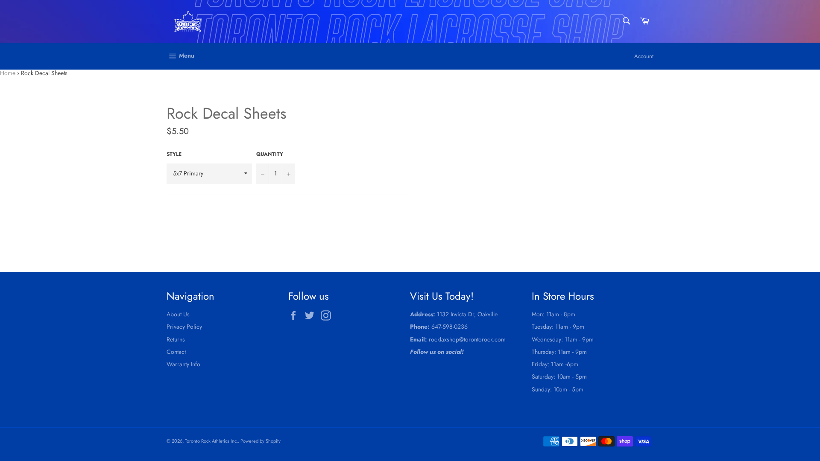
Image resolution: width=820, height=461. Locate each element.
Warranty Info (183, 364)
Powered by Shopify (260, 441)
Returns (176, 339)
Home (7, 73)
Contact (176, 351)
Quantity (269, 154)
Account (643, 56)
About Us (178, 314)
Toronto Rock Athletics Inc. (211, 441)
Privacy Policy (184, 326)
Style (174, 154)
